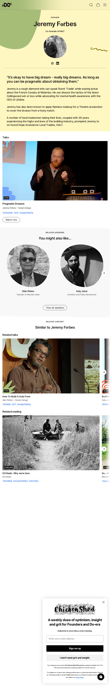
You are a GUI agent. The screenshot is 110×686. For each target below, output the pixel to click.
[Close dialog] (103, 602)
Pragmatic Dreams (13, 203)
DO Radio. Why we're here (16, 473)
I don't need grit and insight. (75, 658)
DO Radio (6, 476)
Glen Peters (28, 291)
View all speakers (55, 307)
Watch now (11, 219)
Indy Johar (81, 291)
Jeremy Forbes (9, 207)
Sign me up (75, 648)
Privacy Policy (79, 677)
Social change (24, 207)
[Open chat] (100, 676)
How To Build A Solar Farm (16, 396)
